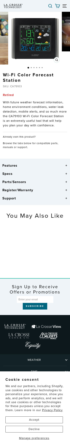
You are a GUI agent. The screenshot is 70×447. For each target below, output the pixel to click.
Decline (34, 429)
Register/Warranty (17, 190)
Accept (34, 419)
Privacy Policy (52, 410)
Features (9, 165)
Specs (7, 173)
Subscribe (35, 306)
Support (9, 198)
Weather (34, 360)
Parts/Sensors (14, 181)
